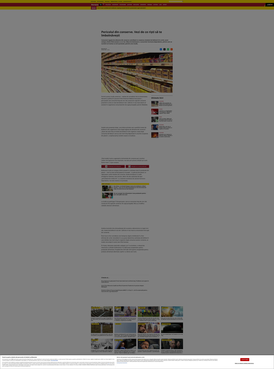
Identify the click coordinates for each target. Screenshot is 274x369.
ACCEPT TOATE (245, 359)
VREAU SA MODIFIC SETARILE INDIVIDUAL (244, 363)
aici (108, 363)
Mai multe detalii (54, 360)
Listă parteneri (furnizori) (122, 362)
